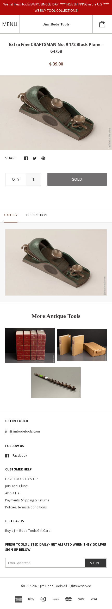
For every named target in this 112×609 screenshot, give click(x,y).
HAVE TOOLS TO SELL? (21, 479)
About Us (12, 493)
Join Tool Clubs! (16, 486)
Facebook (20, 455)
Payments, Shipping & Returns (27, 500)
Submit (95, 563)
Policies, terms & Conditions (26, 507)
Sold (77, 179)
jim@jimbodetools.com (22, 431)
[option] (56, 112)
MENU (9, 24)
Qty (15, 179)
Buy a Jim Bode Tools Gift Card (28, 530)
